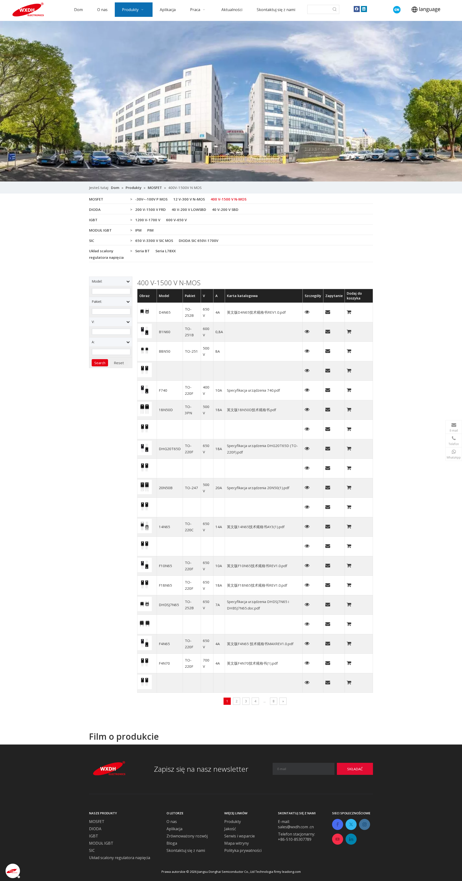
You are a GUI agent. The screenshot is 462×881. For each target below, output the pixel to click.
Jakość (230, 828)
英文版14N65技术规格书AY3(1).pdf (255, 526)
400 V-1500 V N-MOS (228, 199)
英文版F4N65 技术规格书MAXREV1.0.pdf (260, 643)
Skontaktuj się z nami (186, 850)
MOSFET (96, 199)
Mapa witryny (236, 843)
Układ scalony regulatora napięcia (106, 254)
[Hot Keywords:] (334, 9)
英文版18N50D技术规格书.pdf (251, 409)
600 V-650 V (176, 219)
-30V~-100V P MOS (151, 199)
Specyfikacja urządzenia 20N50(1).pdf (258, 487)
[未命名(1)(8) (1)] (397, 10)
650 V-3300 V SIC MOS (154, 240)
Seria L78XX (165, 250)
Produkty (232, 821)
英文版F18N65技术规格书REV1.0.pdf (257, 585)
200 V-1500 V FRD (150, 209)
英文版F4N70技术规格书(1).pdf (252, 663)
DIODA (95, 209)
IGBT (93, 219)
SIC (91, 240)
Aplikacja (174, 828)
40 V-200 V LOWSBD (189, 209)
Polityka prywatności (243, 850)
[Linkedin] (364, 9)
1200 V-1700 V (147, 219)
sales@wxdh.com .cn (296, 826)
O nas (172, 821)
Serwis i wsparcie (239, 836)
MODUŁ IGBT (100, 230)
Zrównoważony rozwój (187, 836)
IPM (138, 230)
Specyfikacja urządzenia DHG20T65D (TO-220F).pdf (262, 448)
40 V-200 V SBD (225, 209)
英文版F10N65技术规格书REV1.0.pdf (257, 565)
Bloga (172, 843)
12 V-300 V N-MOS (189, 199)
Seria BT (142, 250)
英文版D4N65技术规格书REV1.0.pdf (256, 312)
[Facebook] (357, 9)
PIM (150, 230)
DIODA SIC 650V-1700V (198, 240)
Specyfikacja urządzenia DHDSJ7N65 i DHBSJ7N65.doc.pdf (258, 604)
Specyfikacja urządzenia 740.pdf (253, 390)
